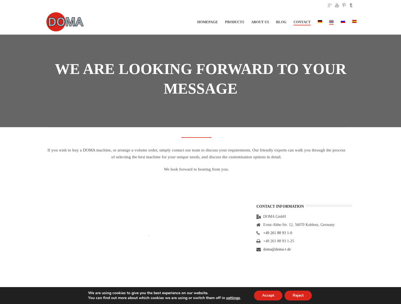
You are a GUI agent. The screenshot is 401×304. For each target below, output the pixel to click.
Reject (298, 295)
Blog (281, 22)
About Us (260, 22)
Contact (302, 22)
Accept (268, 295)
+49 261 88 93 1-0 (277, 233)
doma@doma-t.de (277, 249)
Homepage (207, 22)
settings (233, 298)
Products (234, 22)
